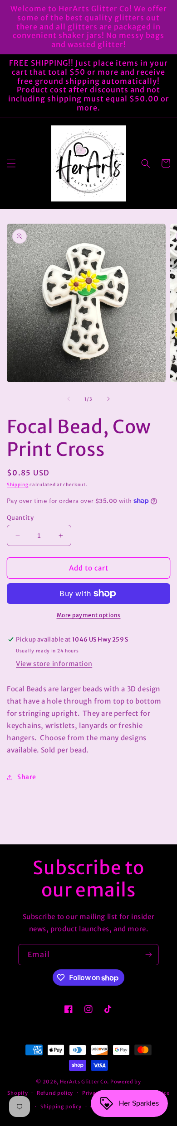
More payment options (89, 615)
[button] (11, 163)
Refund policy (55, 1093)
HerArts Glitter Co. (84, 1081)
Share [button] (26, 777)
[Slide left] (69, 399)
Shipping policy (61, 1106)
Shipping (18, 485)
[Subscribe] (148, 954)
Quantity (20, 518)
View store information (54, 664)
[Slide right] (108, 399)
